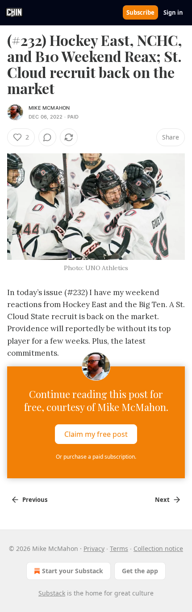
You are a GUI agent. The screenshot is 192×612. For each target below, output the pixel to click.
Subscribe (140, 12)
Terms (119, 548)
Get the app (140, 571)
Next (162, 500)
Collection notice (158, 548)
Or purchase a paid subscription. (96, 456)
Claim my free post (96, 434)
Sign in (173, 12)
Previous (34, 500)
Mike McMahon (49, 108)
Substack (51, 593)
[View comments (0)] (47, 137)
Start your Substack (72, 571)
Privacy (93, 548)
